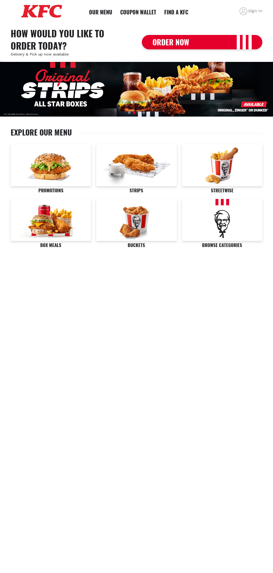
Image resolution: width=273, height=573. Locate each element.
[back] (243, 11)
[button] (129, 112)
